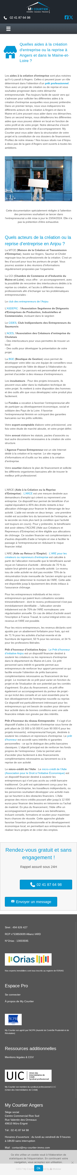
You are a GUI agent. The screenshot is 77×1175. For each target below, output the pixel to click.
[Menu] (8, 28)
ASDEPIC (12, 308)
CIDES (12, 322)
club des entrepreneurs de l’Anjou (28, 301)
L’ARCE (28, 493)
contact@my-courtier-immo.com (31, 1147)
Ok (39, 1168)
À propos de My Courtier (19, 1001)
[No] (72, 1162)
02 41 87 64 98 (20, 1130)
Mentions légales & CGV (19, 1057)
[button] (66, 17)
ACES (10, 333)
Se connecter (13, 994)
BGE (11, 358)
